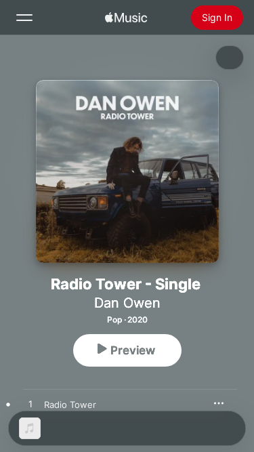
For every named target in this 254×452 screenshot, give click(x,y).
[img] (126, 18)
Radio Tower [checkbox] (70, 404)
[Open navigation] (24, 18)
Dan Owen (127, 303)
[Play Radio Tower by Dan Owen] (30, 404)
